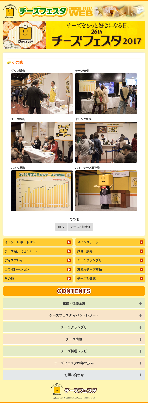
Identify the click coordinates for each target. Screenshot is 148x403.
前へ (61, 226)
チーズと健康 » (80, 226)
